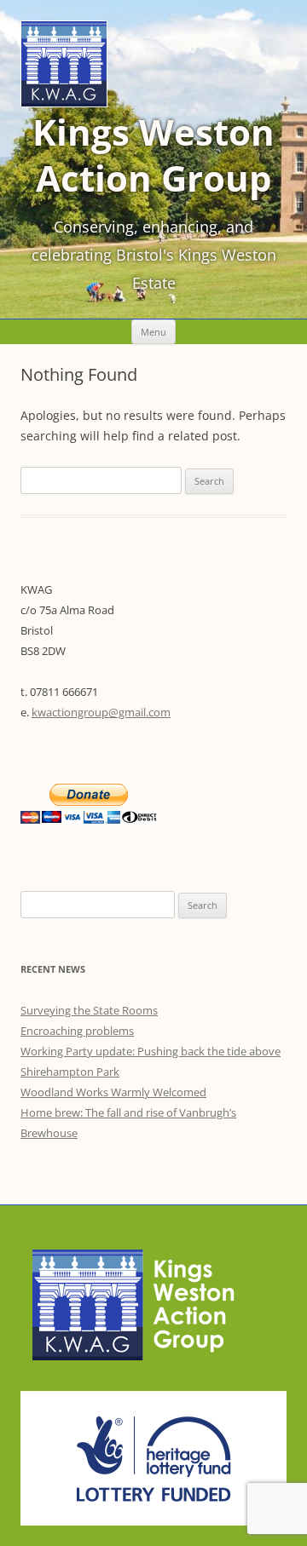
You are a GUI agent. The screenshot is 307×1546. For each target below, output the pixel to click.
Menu (153, 331)
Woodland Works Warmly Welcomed (113, 1092)
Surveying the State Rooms (89, 1010)
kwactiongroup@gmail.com (101, 712)
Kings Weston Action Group (153, 155)
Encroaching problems (77, 1030)
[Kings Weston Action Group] (63, 103)
